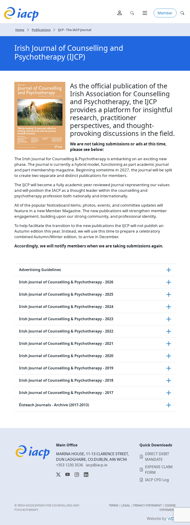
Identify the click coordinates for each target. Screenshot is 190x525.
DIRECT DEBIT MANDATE (157, 456)
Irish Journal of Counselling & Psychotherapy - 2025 (66, 294)
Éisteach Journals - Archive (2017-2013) (54, 404)
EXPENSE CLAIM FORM (159, 469)
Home (19, 30)
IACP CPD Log (157, 479)
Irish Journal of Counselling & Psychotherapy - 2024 (66, 306)
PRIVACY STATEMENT (147, 505)
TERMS (113, 505)
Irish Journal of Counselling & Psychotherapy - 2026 (66, 282)
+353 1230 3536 (69, 464)
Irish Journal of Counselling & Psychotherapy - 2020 (66, 355)
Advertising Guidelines (40, 269)
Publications (41, 30)
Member (165, 13)
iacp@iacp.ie (96, 464)
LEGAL (125, 505)
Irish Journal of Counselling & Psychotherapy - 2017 (66, 392)
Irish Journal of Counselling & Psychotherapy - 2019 (66, 368)
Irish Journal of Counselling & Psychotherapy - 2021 (66, 343)
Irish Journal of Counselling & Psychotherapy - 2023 (66, 318)
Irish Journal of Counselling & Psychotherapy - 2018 (66, 380)
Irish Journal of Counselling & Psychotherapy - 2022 (66, 331)
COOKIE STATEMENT (167, 507)
